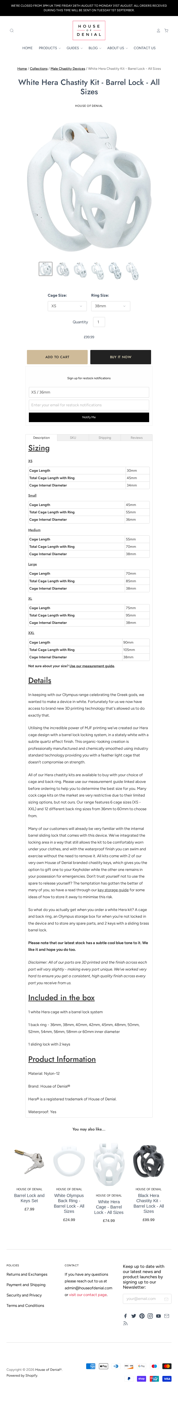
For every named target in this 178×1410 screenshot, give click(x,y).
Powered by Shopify (22, 1375)
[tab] (41, 437)
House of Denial (89, 105)
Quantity (80, 322)
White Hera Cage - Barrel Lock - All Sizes (109, 1207)
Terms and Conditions (25, 1305)
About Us (116, 48)
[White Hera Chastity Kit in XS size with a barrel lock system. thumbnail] (45, 269)
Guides (73, 48)
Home (27, 48)
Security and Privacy (24, 1295)
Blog (94, 48)
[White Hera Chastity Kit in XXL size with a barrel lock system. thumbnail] (132, 271)
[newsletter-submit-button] (166, 1300)
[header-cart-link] (164, 30)
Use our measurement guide (91, 666)
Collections (39, 69)
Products (48, 48)
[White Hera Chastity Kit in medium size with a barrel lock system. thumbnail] (80, 270)
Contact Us (145, 48)
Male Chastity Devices (68, 69)
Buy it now (121, 357)
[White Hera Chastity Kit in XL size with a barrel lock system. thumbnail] (115, 270)
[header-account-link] (156, 30)
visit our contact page (88, 1294)
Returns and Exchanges (27, 1274)
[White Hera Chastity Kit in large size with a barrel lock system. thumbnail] (97, 271)
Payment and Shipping (26, 1284)
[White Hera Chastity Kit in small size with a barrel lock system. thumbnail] (62, 269)
